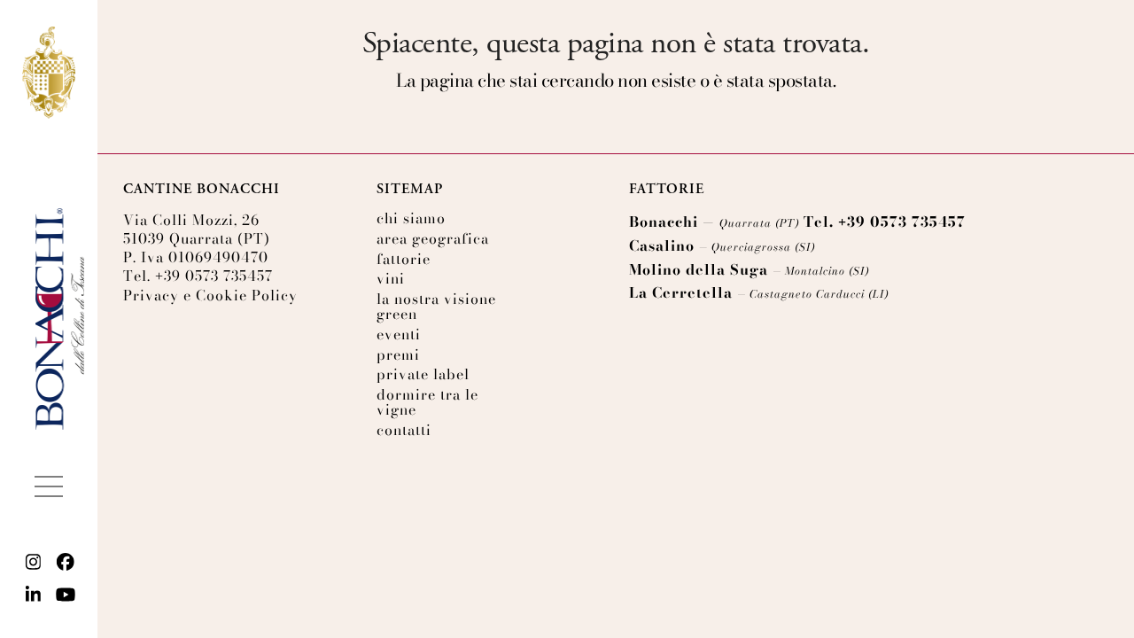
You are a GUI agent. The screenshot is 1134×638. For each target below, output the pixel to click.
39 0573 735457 (214, 275)
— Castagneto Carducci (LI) (813, 293)
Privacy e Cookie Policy (210, 295)
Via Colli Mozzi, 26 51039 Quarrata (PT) (196, 229)
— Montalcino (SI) (821, 270)
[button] (48, 486)
